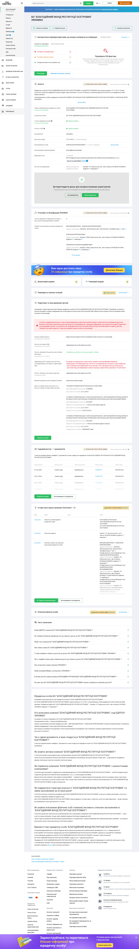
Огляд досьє (9, 14)
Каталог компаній (53, 912)
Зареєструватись (90, 195)
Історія (8, 25)
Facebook (30, 874)
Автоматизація (10, 55)
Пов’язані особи (10, 48)
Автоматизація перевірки (78, 891)
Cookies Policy (32, 921)
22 (125, 229)
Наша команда (52, 881)
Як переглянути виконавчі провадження (78, 913)
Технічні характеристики (33, 926)
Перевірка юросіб (75, 874)
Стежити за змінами (42, 28)
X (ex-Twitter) (32, 887)
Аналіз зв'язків (10, 45)
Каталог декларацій (54, 933)
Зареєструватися (104, 945)
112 (80, 249)
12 (121, 229)
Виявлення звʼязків (76, 894)
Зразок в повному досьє (47, 600)
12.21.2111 (37, 543)
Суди (8, 35)
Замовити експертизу (123, 28)
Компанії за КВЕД (53, 915)
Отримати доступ (110, 292)
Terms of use (31, 912)
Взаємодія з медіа (53, 884)
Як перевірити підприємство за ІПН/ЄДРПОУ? (80, 922)
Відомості (9, 28)
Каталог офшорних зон (54, 924)
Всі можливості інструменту (63, 496)
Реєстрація (126, 3)
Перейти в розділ (43, 438)
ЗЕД (7, 52)
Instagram (30, 884)
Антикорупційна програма (33, 931)
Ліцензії (9, 38)
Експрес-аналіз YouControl (78, 897)
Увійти (109, 3)
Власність (9, 21)
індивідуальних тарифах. (109, 9)
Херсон (50, 845)
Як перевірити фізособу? (77, 917)
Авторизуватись (72, 195)
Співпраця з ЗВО (52, 887)
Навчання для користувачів (51, 895)
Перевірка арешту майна (78, 926)
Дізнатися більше (114, 270)
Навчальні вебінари (54, 891)
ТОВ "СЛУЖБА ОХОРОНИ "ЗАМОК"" (42, 859)
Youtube (30, 881)
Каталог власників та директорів (54, 929)
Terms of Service (32, 909)
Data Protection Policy (32, 917)
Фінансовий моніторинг (77, 881)
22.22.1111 (37, 533)
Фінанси (8, 18)
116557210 (98, 476)
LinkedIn (30, 877)
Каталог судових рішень (52, 920)
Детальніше (115, 145)
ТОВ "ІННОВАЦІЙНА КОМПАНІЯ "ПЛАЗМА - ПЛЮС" (48, 861)
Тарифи (49, 874)
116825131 (98, 470)
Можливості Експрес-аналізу (60, 73)
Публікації (10, 31)
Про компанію (52, 877)
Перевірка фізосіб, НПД (77, 877)
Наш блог (50, 900)
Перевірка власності (76, 884)
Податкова (9, 42)
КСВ (48, 903)
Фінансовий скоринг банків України (78, 902)
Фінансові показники (76, 887)
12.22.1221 (37, 519)
